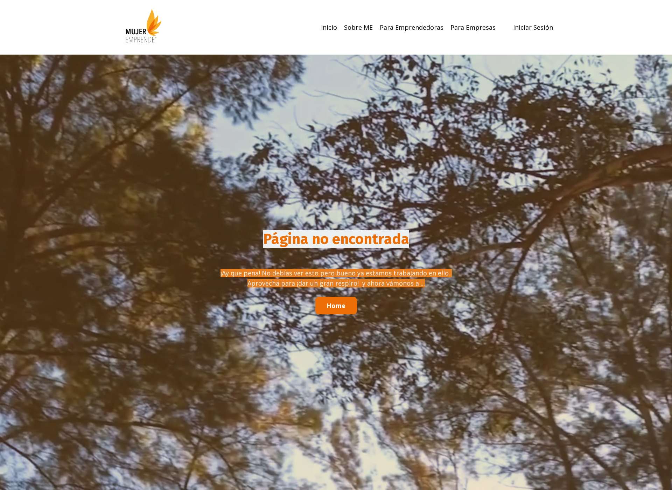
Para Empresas (473, 27)
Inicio (329, 27)
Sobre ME (358, 27)
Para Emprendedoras (411, 27)
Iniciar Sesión (533, 27)
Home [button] (336, 305)
